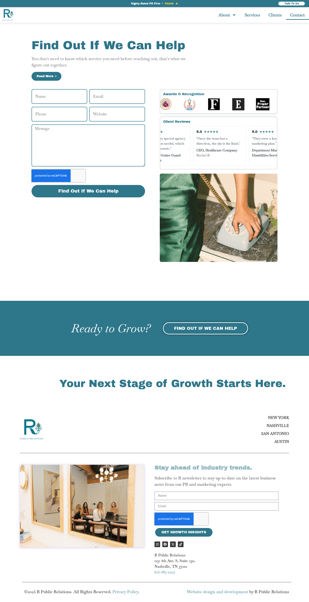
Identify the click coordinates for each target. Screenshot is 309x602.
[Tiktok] (181, 544)
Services (252, 15)
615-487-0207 (164, 572)
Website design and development (217, 591)
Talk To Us (291, 3)
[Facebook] (165, 544)
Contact (297, 15)
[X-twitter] (173, 544)
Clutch (169, 3)
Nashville (278, 425)
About (224, 15)
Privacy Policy (125, 591)
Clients (275, 15)
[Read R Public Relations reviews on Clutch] (176, 3)
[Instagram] (157, 544)
